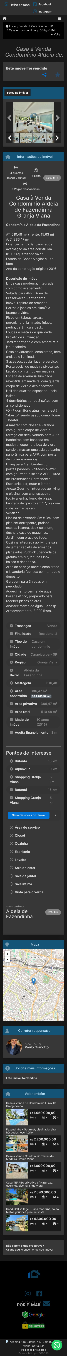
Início (12, 26)
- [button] (7, 959)
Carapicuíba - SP (42, 26)
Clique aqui (13, 1249)
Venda (23, 26)
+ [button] (7, 954)
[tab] (17, 92)
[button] (10, 118)
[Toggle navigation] (59, 18)
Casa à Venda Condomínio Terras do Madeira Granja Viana (30, 1157)
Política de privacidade (33, 1349)
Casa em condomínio (22, 30)
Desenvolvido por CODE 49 (33, 1353)
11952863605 (20, 5)
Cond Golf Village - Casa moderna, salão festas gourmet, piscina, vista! (32, 1210)
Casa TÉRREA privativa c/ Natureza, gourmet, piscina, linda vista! (29, 1184)
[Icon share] (27, 1293)
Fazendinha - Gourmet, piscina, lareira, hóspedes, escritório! (31, 1131)
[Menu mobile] (4, 18)
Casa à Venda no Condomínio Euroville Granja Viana (31, 1104)
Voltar (57, 34)
